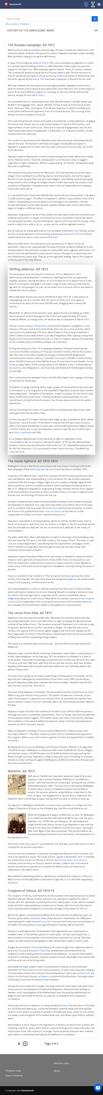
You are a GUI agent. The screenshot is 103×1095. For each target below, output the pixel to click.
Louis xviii (46, 921)
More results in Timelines (17, 24)
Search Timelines (14, 1076)
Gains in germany (23, 432)
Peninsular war (37, 469)
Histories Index (61, 1063)
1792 (64, 445)
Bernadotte (15, 367)
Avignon (72, 579)
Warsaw (63, 75)
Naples (44, 976)
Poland (35, 947)
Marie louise (41, 325)
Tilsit (44, 62)
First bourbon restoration (71, 860)
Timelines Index (13, 1071)
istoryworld (15, 4)
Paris (55, 237)
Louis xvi (49, 511)
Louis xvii (59, 511)
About (57, 1071)
